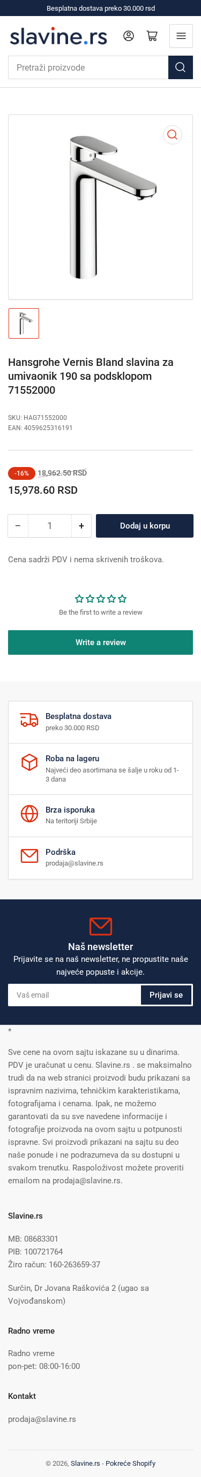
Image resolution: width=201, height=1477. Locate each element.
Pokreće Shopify (130, 1463)
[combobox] (100, 67)
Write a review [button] (101, 642)
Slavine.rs (85, 1463)
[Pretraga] (180, 67)
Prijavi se (166, 995)
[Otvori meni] (181, 36)
